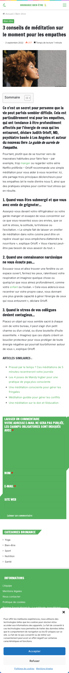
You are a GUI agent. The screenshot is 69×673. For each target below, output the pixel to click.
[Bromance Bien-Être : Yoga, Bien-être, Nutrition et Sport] (34, 5)
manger (25, 163)
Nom (8, 473)
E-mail (10, 486)
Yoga (7, 539)
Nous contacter (11, 596)
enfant (14, 287)
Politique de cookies (24, 668)
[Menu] (64, 6)
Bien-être (20, 13)
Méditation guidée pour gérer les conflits (34, 397)
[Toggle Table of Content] (26, 98)
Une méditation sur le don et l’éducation (34, 402)
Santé (8, 561)
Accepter (34, 651)
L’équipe (7, 585)
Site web (10, 499)
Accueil (9, 13)
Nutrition (10, 556)
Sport (8, 550)
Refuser (35, 661)
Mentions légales (44, 668)
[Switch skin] (4, 6)
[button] (63, 612)
